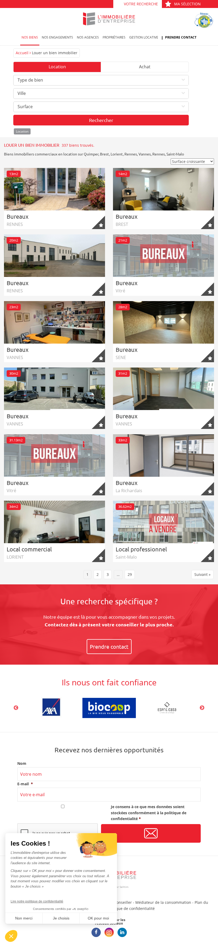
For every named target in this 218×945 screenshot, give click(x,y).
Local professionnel (141, 549)
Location (57, 67)
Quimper (91, 153)
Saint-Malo (175, 153)
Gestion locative (143, 37)
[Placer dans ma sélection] (98, 222)
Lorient (117, 153)
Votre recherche (141, 3)
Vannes (145, 153)
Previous (16, 708)
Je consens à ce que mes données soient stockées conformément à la (148, 812)
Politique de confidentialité (131, 908)
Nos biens (30, 37)
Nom (21, 763)
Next (202, 708)
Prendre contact (180, 37)
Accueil (22, 52)
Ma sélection (187, 3)
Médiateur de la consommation (163, 902)
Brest (104, 153)
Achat (144, 67)
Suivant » (202, 574)
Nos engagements (57, 37)
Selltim (124, 887)
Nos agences (88, 37)
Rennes (130, 153)
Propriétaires (114, 37)
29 (130, 574)
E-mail (25, 784)
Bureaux (17, 216)
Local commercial (29, 549)
